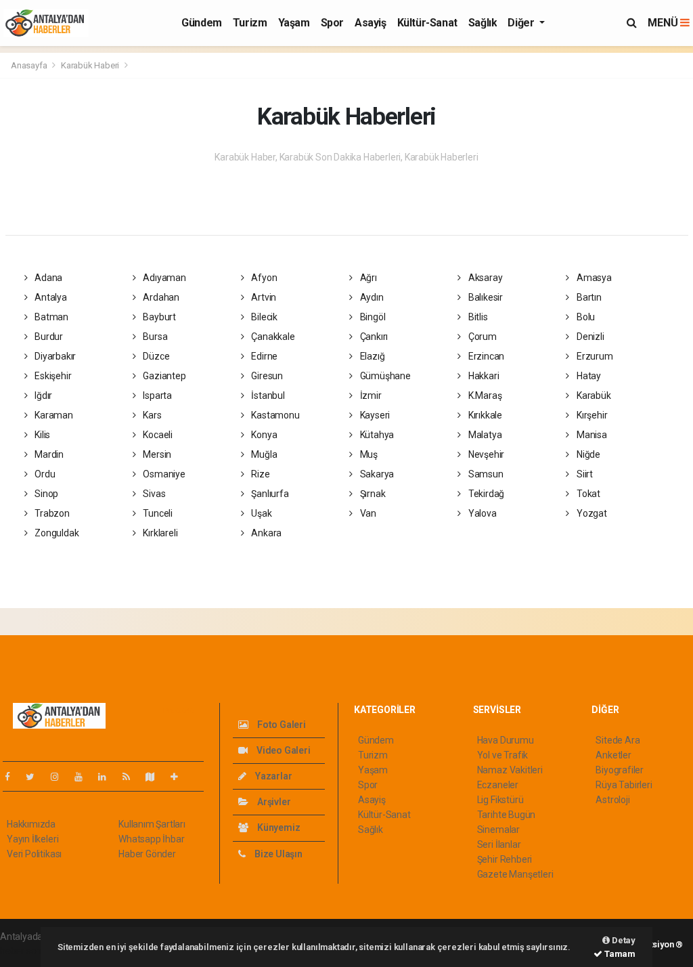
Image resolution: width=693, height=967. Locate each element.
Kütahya (376, 434)
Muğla (263, 454)
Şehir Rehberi (505, 859)
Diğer (522, 22)
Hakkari (482, 375)
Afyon (263, 277)
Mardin (48, 454)
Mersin (156, 454)
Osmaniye (163, 474)
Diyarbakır (54, 356)
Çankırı (373, 336)
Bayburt (158, 316)
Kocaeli (156, 434)
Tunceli (156, 513)
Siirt (584, 474)
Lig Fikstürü (500, 799)
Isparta (156, 395)
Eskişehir (51, 375)
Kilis (41, 434)
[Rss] (131, 776)
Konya (263, 434)
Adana (47, 277)
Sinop (45, 493)
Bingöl (371, 316)
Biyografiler (620, 770)
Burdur (47, 336)
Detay (622, 940)
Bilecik (263, 316)
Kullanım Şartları (151, 824)
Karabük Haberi (90, 65)
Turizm (250, 22)
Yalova (481, 513)
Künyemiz (277, 827)
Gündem (201, 22)
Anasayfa (30, 65)
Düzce (155, 356)
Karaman (52, 415)
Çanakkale (272, 336)
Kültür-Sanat (427, 22)
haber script (24, 950)
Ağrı (367, 277)
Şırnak (371, 493)
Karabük (592, 395)
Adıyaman (163, 277)
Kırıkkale (484, 415)
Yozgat (590, 513)
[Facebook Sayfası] (13, 776)
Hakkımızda (31, 824)
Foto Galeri (280, 724)
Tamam (618, 954)
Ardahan (160, 297)
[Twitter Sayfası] (35, 776)
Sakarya (376, 474)
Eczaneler (497, 784)
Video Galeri (282, 750)
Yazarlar (272, 776)
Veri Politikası (34, 853)
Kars (151, 415)
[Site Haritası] (156, 776)
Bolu (585, 316)
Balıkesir (484, 297)
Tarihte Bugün (506, 814)
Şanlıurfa (269, 493)
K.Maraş (483, 395)
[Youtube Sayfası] (83, 776)
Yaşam (294, 22)
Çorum (481, 336)
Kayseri (374, 415)
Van (367, 513)
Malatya (483, 434)
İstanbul (267, 395)
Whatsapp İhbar (151, 839)
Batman (50, 316)
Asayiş (370, 22)
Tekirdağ (485, 493)
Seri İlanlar (499, 844)
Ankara (266, 533)
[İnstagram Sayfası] (60, 776)
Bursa (154, 336)
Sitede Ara (618, 740)
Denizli (589, 336)
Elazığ (371, 356)
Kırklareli (159, 533)
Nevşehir (485, 454)
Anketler (613, 755)
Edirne (263, 356)
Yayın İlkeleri (32, 839)
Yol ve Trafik (503, 755)
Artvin (263, 297)
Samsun (484, 474)
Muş (368, 454)
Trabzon (50, 513)
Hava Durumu (505, 740)
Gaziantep (163, 375)
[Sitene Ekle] (180, 776)
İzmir (370, 395)
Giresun (266, 375)
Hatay (588, 375)
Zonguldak (55, 533)
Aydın (371, 297)
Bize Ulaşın (277, 853)
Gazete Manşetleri (515, 874)
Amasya (593, 277)
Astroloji (612, 799)
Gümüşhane (384, 375)
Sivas (153, 493)
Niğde (587, 454)
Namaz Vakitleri (510, 770)
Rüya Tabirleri (624, 784)
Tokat (587, 493)
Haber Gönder (147, 853)
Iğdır (42, 395)
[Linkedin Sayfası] (107, 776)
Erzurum (593, 356)
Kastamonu (275, 415)
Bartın (588, 297)
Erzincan (485, 356)
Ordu (43, 474)
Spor (332, 22)
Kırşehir (591, 415)
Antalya (49, 297)
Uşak (261, 513)
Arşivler (272, 801)
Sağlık (482, 22)
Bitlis (476, 316)
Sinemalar (498, 829)
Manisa (590, 434)
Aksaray (484, 277)
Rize (260, 474)
